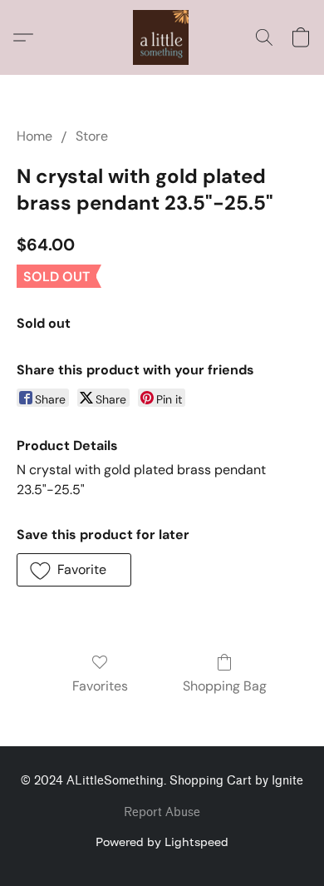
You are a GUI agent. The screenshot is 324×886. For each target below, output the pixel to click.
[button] (162, 37)
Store (92, 136)
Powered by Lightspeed (162, 841)
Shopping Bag (225, 686)
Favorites (100, 686)
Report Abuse (162, 812)
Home (34, 136)
